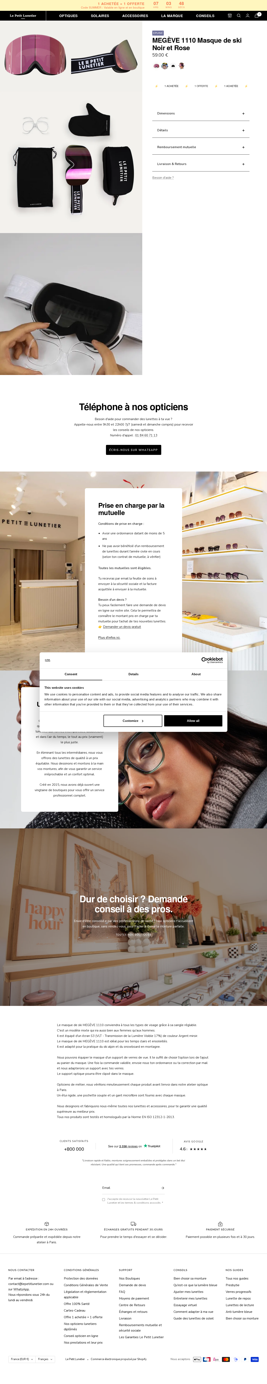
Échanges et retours (133, 1312)
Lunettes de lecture (240, 1305)
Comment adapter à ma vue (193, 1312)
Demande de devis (132, 1285)
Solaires (100, 15)
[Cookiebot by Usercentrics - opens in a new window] (204, 660)
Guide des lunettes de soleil (194, 1318)
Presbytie (232, 1285)
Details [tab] (133, 674)
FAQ (122, 1292)
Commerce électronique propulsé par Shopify (119, 1359)
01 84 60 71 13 (146, 435)
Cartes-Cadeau (74, 1310)
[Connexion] (247, 15)
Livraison (125, 1318)
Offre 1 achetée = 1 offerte (83, 1317)
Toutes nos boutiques (133, 934)
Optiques (68, 15)
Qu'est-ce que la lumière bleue (195, 1285)
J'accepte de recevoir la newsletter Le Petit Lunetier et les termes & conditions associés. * (135, 1201)
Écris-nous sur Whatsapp (133, 450)
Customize (130, 720)
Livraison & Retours (171, 164)
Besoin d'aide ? (163, 178)
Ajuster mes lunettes (188, 1292)
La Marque (172, 15)
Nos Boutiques (129, 1278)
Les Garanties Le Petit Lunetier (141, 1337)
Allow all (193, 720)
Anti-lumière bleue (239, 1312)
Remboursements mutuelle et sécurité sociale (140, 1328)
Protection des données (81, 1278)
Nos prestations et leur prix (83, 1343)
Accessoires (135, 15)
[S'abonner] (162, 1188)
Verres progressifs (238, 1292)
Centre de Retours (132, 1305)
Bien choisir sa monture (190, 1278)
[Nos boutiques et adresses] (230, 15)
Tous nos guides (237, 1278)
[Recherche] (239, 15)
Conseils (205, 15)
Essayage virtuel (185, 1305)
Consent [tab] (71, 674)
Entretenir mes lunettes (190, 1298)
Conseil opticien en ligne (81, 1336)
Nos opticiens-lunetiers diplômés (80, 1326)
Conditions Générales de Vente (86, 1285)
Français (43, 1359)
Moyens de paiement (134, 1298)
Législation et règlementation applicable (85, 1294)
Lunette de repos (238, 1298)
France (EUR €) (20, 1359)
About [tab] (196, 674)
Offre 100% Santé (77, 1304)
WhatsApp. (21, 1289)
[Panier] (256, 15)
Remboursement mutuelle (176, 147)
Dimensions (166, 113)
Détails (162, 130)
